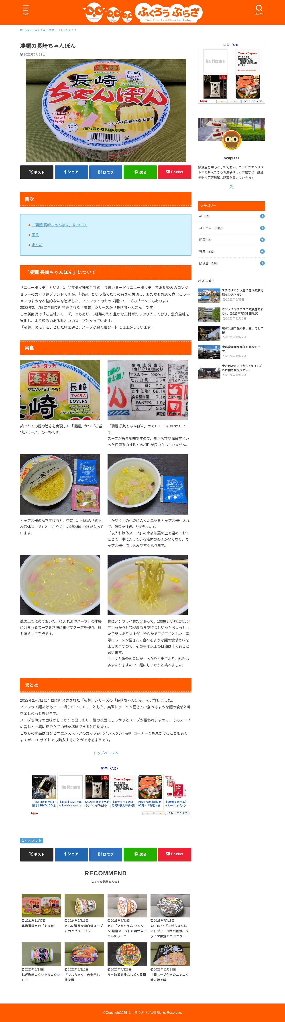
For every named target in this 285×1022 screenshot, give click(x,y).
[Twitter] (231, 186)
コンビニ (210, 228)
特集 (206, 251)
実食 (35, 235)
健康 (204, 239)
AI (204, 216)
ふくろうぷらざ (139, 1012)
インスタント (33, 840)
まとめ (37, 245)
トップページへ (105, 753)
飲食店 (208, 263)
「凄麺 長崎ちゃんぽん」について (60, 225)
